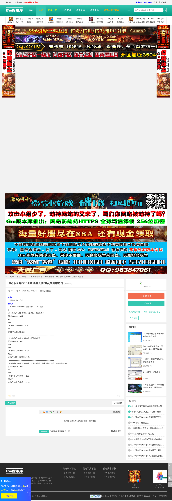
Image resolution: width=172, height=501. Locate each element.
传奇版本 (80, 10)
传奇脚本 (39, 22)
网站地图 (163, 496)
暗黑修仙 (120, 22)
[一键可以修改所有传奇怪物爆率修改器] (135, 362)
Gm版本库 (146, 287)
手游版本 (29, 19)
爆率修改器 (150, 22)
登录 (155, 2)
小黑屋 (122, 496)
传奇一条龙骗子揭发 (151, 312)
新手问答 (19, 22)
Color (43, 411)
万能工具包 (140, 22)
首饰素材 (79, 19)
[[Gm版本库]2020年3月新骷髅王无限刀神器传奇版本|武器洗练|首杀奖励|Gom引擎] (135, 388)
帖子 (137, 10)
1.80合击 (110, 22)
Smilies (60, 411)
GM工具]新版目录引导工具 (142, 434)
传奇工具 (94, 10)
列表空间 (66, 10)
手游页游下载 (89, 473)
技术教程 (19, 19)
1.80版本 (120, 19)
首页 (31, 10)
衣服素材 (69, 19)
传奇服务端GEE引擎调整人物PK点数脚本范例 (64, 276)
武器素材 (59, 19)
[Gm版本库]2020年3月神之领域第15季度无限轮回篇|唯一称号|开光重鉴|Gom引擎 (147, 445)
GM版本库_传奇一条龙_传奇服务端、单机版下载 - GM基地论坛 (6, 277)
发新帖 (12, 403)
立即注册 (162, 2)
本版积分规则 (116, 431)
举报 (118, 396)
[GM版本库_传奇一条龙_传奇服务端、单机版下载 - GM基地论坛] (15, 10)
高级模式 (116, 412)
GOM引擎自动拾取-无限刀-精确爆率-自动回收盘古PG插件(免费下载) (147, 439)
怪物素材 (59, 22)
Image (47, 411)
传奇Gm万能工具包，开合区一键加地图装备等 (147, 412)
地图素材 (69, 22)
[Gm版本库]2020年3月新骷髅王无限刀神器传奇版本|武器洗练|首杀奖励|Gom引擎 (147, 417)
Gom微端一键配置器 (151, 372)
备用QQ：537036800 (144, 2)
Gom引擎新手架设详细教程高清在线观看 (147, 406)
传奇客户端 (140, 19)
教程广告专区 (22, 276)
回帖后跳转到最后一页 (61, 431)
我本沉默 (99, 22)
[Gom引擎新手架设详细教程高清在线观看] (135, 337)
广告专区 (133, 318)
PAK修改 (160, 19)
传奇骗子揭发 (89, 477)
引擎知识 (29, 22)
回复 (13, 396)
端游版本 (39, 19)
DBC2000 (150, 19)
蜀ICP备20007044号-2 (146, 496)
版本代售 (52, 10)
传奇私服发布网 (111, 10)
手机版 (114, 496)
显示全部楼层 (45, 291)
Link (50, 411)
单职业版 (99, 19)
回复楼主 (147, 296)
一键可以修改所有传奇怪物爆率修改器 (147, 428)
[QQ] (95, 496)
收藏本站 (18, 2)
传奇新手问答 (109, 477)
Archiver (106, 496)
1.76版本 (110, 19)
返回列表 (118, 403)
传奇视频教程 (109, 473)
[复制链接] (68, 283)
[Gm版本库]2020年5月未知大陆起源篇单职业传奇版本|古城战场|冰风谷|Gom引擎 (147, 456)
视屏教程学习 (36, 276)
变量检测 (160, 22)
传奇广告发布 (69, 477)
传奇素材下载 (69, 473)
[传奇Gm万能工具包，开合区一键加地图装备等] (135, 350)
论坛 (41, 10)
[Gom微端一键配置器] (135, 375)
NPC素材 (79, 22)
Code (57, 411)
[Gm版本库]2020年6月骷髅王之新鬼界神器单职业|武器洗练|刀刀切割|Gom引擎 (147, 450)
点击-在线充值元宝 (30, 2)
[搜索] (164, 10)
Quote (54, 411)
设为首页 (9, 2)
